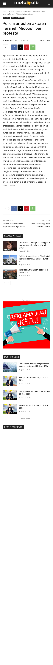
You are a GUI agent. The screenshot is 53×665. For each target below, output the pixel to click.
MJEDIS (6, 277)
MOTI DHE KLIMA (9, 264)
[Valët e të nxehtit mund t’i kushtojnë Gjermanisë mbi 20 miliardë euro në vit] (10, 260)
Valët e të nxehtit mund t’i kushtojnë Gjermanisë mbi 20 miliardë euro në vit (34, 258)
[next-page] (8, 283)
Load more (25, 419)
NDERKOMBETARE (24, 11)
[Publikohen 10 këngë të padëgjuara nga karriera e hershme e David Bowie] (10, 246)
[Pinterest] (26, 47)
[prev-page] (4, 283)
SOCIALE (12, 11)
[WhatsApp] (32, 47)
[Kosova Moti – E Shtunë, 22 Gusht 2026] (10, 409)
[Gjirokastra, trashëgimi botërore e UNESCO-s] (10, 274)
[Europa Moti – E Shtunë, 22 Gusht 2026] (10, 381)
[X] (20, 47)
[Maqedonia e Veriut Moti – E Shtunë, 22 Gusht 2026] (10, 395)
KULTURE (7, 250)
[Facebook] (14, 47)
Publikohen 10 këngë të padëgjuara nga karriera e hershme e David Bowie (34, 245)
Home (5, 11)
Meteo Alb (9, 40)
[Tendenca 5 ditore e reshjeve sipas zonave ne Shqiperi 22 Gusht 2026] (10, 367)
